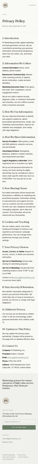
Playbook (32, 5)
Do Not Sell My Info (8, 459)
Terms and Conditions (8, 457)
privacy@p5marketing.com (24, 277)
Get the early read (19, 427)
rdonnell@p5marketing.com (11, 439)
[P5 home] (5, 5)
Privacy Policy (22, 455)
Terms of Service (23, 457)
